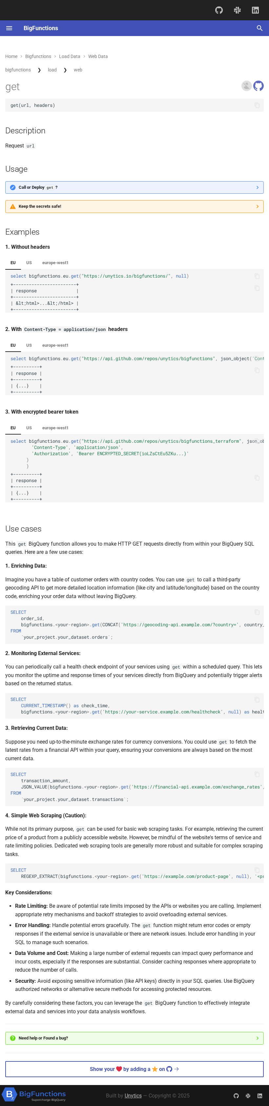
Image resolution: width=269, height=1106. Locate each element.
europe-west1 (55, 262)
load (52, 69)
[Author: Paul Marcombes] (247, 89)
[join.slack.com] (237, 10)
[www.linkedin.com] (255, 10)
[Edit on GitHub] (258, 89)
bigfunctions (18, 69)
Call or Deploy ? (38, 187)
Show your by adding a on (128, 1069)
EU (13, 262)
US (29, 262)
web (78, 69)
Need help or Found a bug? (43, 1038)
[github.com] (219, 10)
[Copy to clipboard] (257, 105)
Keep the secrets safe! (40, 206)
